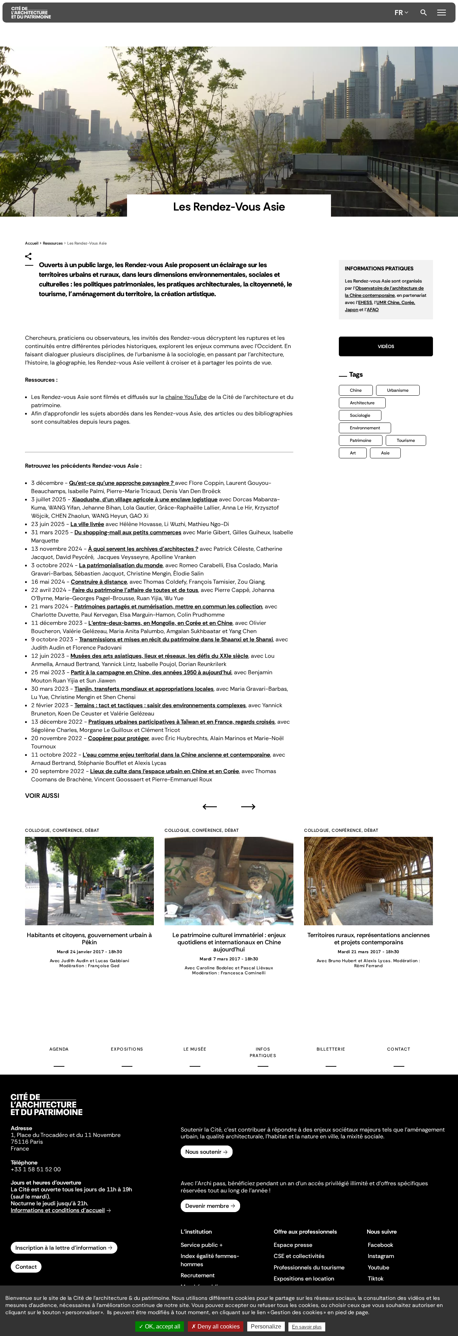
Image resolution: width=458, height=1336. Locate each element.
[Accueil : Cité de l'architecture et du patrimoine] (201, 12)
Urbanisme (398, 390)
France (20, 1148)
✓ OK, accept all (159, 1326)
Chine (356, 390)
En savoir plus (307, 1327)
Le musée (195, 1049)
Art (353, 453)
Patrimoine (360, 440)
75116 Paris (27, 1142)
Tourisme (406, 440)
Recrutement (198, 1275)
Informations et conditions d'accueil (58, 1210)
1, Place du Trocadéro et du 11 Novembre (66, 1135)
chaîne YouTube (186, 397)
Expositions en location (304, 1278)
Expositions (127, 1049)
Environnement (365, 428)
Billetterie (331, 1049)
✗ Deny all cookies (215, 1326)
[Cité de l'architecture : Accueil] (46, 1116)
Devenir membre (207, 1206)
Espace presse (293, 1245)
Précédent (210, 807)
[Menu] (441, 11)
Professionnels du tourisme (309, 1267)
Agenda (59, 1049)
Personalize (266, 1326)
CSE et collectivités (299, 1256)
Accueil (31, 243)
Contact (398, 1049)
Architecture (362, 403)
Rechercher (423, 12)
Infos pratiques (263, 1052)
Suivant (248, 807)
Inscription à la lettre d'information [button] (60, 1247)
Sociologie (360, 415)
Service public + (202, 1245)
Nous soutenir (203, 1152)
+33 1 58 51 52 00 (36, 1169)
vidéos (386, 346)
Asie (385, 453)
